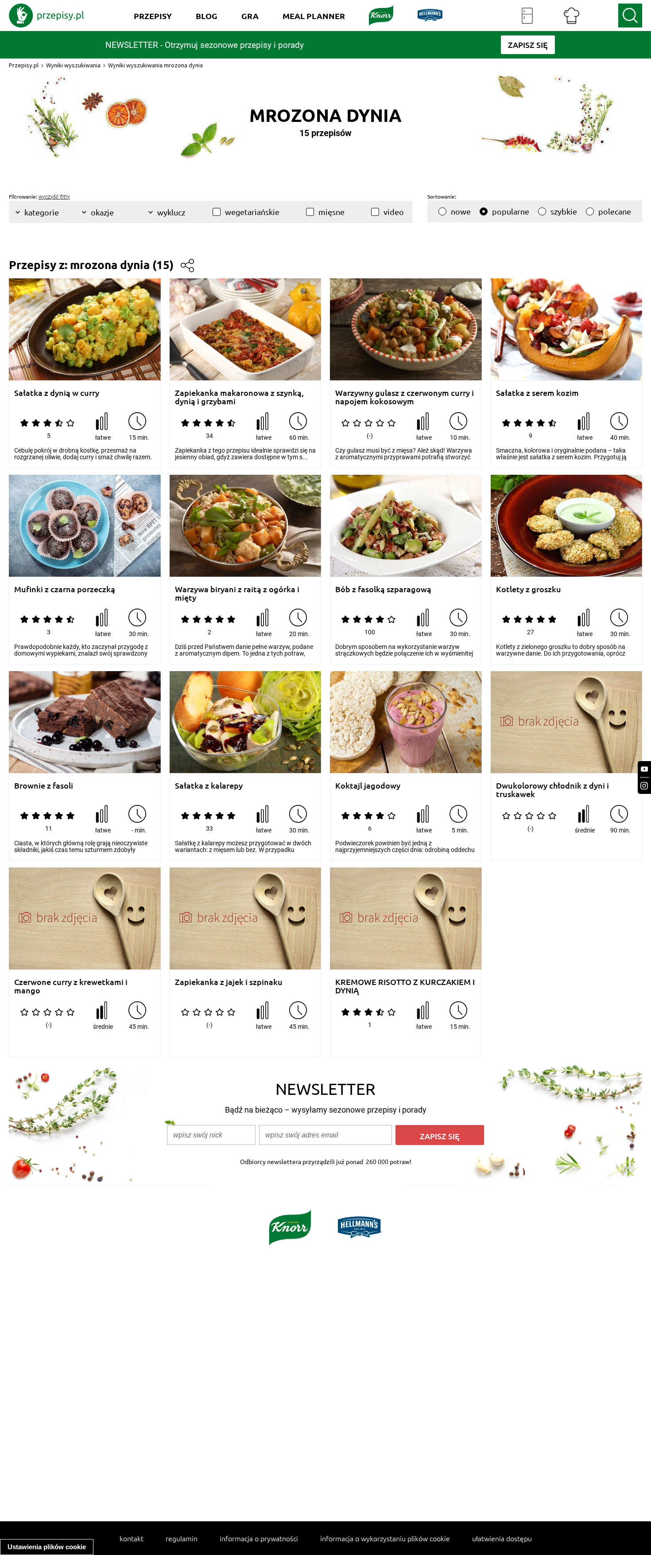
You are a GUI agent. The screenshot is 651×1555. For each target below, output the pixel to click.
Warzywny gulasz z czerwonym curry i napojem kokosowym (404, 397)
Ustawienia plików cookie (47, 1547)
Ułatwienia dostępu (502, 1538)
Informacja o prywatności (259, 1538)
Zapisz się (440, 1136)
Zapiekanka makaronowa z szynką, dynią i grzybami (239, 397)
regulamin (182, 1538)
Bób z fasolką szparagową (383, 589)
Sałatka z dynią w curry (56, 393)
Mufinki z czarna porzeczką (64, 589)
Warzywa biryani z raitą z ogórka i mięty (237, 593)
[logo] (46, 15)
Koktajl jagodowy (367, 785)
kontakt (131, 1538)
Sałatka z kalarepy (209, 785)
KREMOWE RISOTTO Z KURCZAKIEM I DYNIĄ (405, 986)
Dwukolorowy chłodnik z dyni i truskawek (552, 789)
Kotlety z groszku (528, 589)
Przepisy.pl (24, 65)
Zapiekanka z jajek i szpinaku (229, 982)
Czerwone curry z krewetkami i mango (71, 986)
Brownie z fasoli (43, 785)
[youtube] (644, 769)
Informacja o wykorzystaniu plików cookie (385, 1538)
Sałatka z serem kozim (537, 393)
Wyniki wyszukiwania (73, 65)
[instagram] (644, 786)
